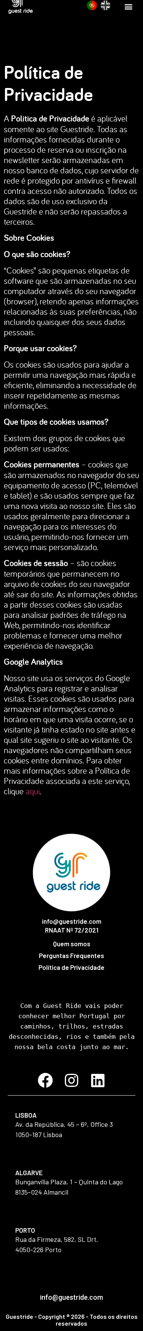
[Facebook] (45, 1080)
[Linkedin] (98, 1080)
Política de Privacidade (71, 967)
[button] (128, 6)
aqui (33, 791)
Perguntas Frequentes (71, 955)
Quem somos (71, 943)
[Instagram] (71, 1080)
